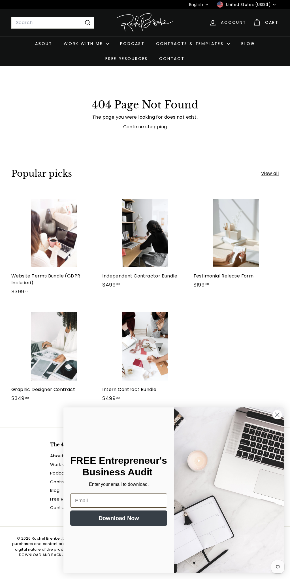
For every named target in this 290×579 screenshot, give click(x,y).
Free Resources (126, 58)
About (43, 43)
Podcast (132, 43)
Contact (172, 58)
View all (270, 173)
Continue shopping (145, 126)
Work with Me (84, 43)
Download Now (119, 518)
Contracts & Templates (191, 43)
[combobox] (52, 23)
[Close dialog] (277, 415)
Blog (248, 43)
